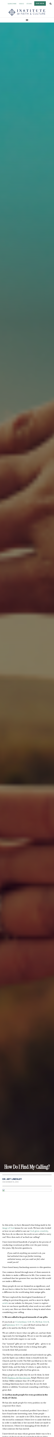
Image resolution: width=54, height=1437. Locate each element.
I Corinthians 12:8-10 (24, 1322)
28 (36, 1322)
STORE (29, 4)
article (5, 1303)
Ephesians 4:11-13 (14, 1325)
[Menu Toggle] (27, 20)
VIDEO (21, 4)
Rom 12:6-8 (43, 1322)
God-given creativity (39, 1231)
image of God (8, 1228)
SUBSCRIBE (12, 4)
